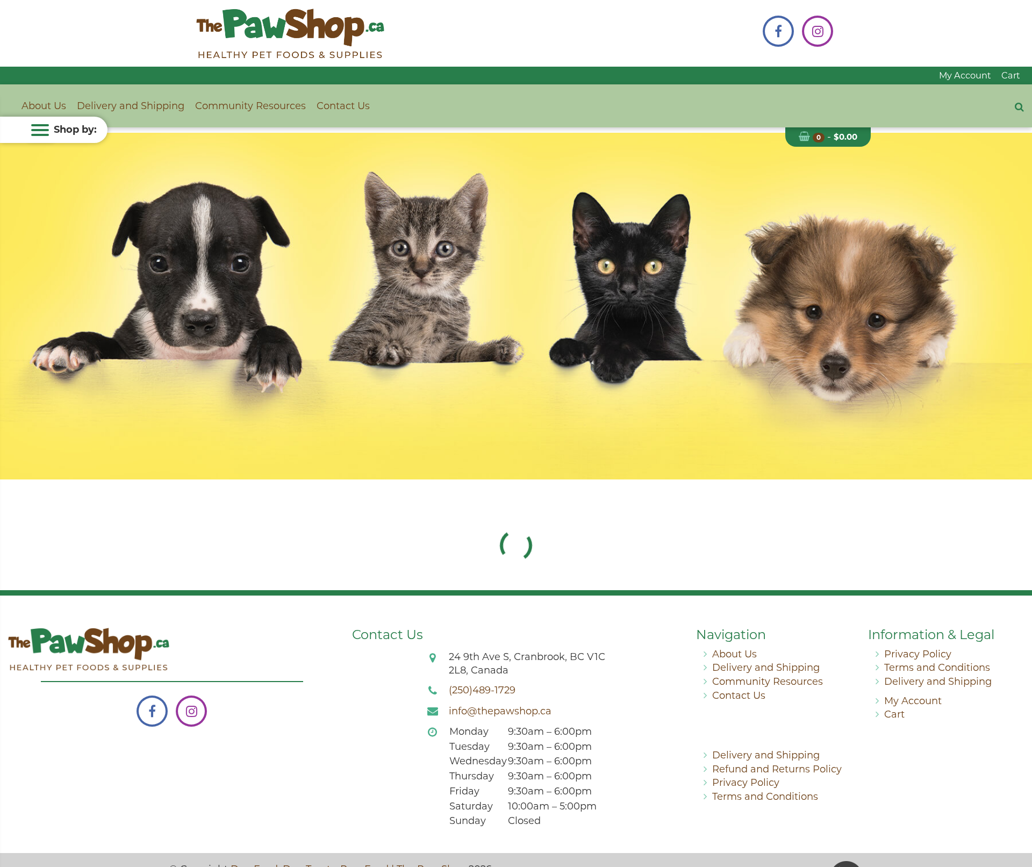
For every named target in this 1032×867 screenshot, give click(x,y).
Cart (1010, 75)
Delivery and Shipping (130, 106)
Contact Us (343, 106)
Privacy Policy (917, 654)
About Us (44, 106)
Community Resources (250, 106)
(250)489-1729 (482, 690)
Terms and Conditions (937, 667)
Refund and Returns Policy (777, 769)
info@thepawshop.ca (500, 711)
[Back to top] (1015, 815)
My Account (965, 75)
